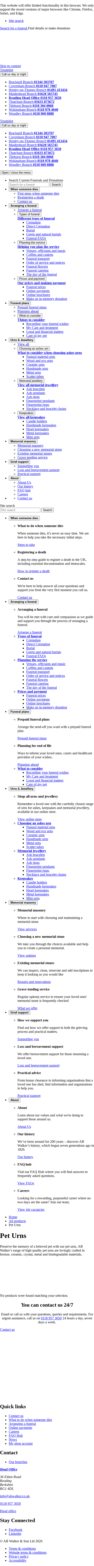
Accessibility (17, 1560)
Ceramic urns (35, 364)
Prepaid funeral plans (32, 307)
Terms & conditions (22, 1548)
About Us (24, 482)
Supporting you (28, 466)
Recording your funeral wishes (47, 324)
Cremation (33, 222)
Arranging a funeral (22, 1424)
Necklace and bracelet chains (46, 409)
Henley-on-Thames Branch (28, 90)
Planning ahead (28, 311)
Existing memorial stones (34, 453)
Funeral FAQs (36, 238)
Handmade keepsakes (41, 425)
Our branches (18, 1462)
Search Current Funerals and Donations (36, 180)
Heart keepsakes (37, 429)
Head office (8, 1511)
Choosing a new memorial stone (39, 449)
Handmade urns (37, 368)
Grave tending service (32, 457)
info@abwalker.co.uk (15, 1496)
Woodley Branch (21, 113)
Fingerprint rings (37, 405)
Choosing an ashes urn (33, 348)
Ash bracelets (35, 389)
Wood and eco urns (39, 360)
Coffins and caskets (39, 255)
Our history (25, 486)
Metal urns (33, 372)
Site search (7, 506)
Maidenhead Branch (23, 94)
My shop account (21, 1443)
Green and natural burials (43, 234)
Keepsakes (26, 413)
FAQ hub (24, 490)
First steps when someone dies (38, 193)
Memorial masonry (30, 445)
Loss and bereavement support (38, 470)
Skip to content (10, 66)
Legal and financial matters (44, 332)
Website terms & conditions (28, 1552)
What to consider (30, 315)
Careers (22, 494)
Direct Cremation (38, 226)
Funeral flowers (37, 266)
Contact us (24, 201)
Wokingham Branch (23, 109)
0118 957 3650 (51, 1318)
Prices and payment (32, 278)
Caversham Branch (22, 86)
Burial (30, 230)
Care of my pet (36, 335)
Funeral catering (37, 270)
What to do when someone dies (30, 1420)
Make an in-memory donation (46, 299)
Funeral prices (36, 287)
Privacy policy (19, 1556)
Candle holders (36, 421)
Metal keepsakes (37, 433)
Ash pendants (35, 393)
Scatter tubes (35, 376)
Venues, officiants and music (46, 251)
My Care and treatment (42, 328)
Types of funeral (29, 214)
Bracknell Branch (21, 82)
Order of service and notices (45, 262)
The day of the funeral (41, 274)
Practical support (28, 474)
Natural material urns (40, 357)
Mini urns (33, 437)
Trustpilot (6, 70)
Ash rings (33, 397)
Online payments (38, 291)
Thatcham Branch (21, 102)
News (13, 1439)
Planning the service (32, 242)
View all (23, 344)
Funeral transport (38, 258)
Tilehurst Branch (21, 106)
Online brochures (38, 295)
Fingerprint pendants (40, 401)
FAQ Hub (16, 1435)
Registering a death (30, 197)
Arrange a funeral (29, 210)
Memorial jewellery (31, 380)
